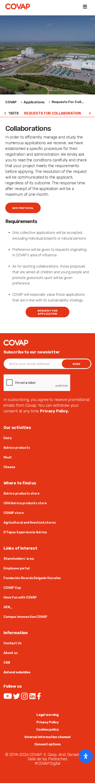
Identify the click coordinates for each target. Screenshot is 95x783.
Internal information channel (47, 737)
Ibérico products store (22, 493)
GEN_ (8, 607)
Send (76, 364)
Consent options (47, 744)
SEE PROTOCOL (23, 208)
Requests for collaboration (52, 113)
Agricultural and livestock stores (30, 522)
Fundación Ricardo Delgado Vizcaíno (32, 578)
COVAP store (14, 513)
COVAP (11, 102)
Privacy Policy (47, 722)
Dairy (8, 438)
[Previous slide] (5, 113)
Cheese (9, 467)
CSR (7, 663)
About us (11, 653)
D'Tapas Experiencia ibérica (25, 532)
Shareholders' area (19, 559)
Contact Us (13, 643)
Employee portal (17, 568)
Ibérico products (17, 448)
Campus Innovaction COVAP (25, 617)
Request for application (47, 312)
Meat (7, 457)
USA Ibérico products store (25, 503)
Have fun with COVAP (20, 597)
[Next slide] (89, 113)
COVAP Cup (12, 588)
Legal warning (47, 715)
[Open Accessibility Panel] (86, 756)
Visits (13, 113)
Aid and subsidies (17, 672)
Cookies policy (47, 729)
